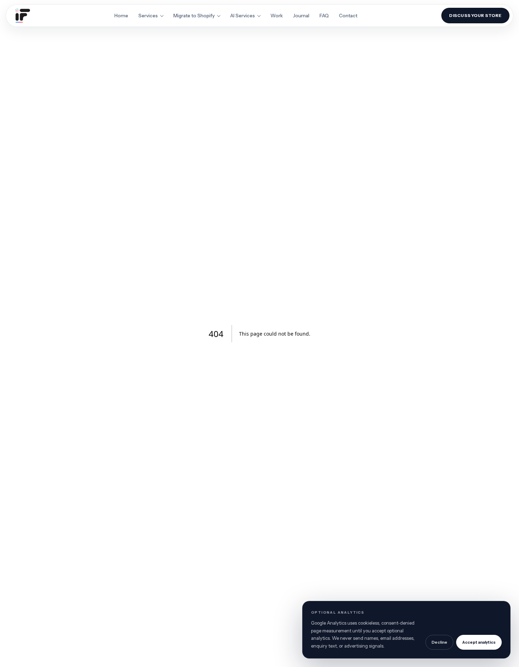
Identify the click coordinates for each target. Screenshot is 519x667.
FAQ (324, 15)
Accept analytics (479, 642)
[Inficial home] (22, 15)
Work (276, 15)
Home (121, 15)
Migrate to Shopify (194, 15)
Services (148, 15)
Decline (439, 642)
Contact (348, 15)
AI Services (242, 15)
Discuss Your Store (475, 15)
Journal (301, 15)
